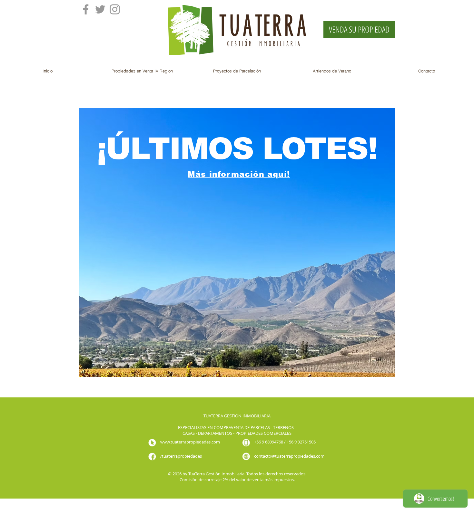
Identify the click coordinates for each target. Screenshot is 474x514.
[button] (142, 70)
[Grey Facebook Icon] (86, 9)
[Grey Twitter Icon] (100, 9)
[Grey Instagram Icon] (115, 9)
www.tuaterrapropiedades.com (190, 442)
